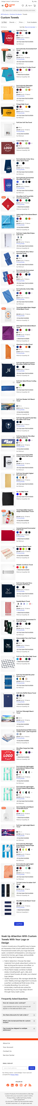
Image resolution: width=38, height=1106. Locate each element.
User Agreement (19, 1099)
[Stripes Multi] (26, 477)
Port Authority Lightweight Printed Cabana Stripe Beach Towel (25, 788)
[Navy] (26, 33)
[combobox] (19, 10)
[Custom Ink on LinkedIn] (12, 1085)
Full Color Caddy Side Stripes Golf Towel (25, 234)
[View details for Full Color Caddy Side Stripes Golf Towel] (8, 240)
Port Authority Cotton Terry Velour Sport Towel (25, 160)
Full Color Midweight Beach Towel (25, 712)
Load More (19, 924)
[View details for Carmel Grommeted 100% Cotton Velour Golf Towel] (8, 462)
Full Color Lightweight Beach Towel (25, 826)
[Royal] (17, 33)
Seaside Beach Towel (23, 601)
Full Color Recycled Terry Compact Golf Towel (24, 584)
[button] (13, 32)
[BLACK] (29, 200)
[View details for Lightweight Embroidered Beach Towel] (8, 222)
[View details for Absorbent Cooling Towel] (8, 352)
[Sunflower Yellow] (26, 849)
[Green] (26, 70)
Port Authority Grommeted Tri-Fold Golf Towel (26, 620)
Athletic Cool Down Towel (24, 565)
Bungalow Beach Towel (23, 546)
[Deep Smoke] (26, 182)
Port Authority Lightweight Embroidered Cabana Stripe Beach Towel (25, 768)
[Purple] (29, 70)
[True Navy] (23, 182)
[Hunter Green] (20, 237)
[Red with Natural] (20, 549)
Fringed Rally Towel (22, 104)
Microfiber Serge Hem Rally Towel (24, 749)
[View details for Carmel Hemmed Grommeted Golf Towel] (8, 535)
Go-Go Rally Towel (22, 491)
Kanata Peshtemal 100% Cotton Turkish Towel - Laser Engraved (26, 730)
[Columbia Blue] (17, 659)
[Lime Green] (26, 143)
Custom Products (10, 1094)
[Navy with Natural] (17, 549)
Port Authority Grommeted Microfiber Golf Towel (25, 178)
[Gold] (26, 107)
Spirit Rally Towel (21, 30)
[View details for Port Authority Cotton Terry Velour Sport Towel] (8, 166)
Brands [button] (12, 22)
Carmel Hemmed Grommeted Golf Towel (25, 529)
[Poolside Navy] (17, 477)
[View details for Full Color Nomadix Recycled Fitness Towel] (8, 682)
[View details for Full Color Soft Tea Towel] (8, 130)
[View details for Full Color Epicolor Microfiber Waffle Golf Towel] (8, 443)
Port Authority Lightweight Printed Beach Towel (25, 864)
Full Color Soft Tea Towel (24, 122)
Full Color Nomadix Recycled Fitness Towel (25, 675)
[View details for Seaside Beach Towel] (8, 609)
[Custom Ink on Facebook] (8, 1085)
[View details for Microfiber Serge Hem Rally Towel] (8, 756)
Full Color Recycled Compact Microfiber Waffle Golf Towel (25, 363)
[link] (10, 5)
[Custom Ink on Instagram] (21, 1085)
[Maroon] (20, 624)
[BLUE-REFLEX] (17, 200)
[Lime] (20, 385)
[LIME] (23, 811)
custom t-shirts (27, 1096)
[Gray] (26, 567)
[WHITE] (23, 200)
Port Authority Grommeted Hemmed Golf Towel (25, 271)
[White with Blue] (23, 604)
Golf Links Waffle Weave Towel (26, 693)
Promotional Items (21, 1094)
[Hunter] (23, 53)
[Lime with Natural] (23, 549)
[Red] (20, 33)
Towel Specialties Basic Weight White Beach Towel (26, 308)
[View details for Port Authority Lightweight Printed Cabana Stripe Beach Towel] (8, 794)
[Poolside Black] (23, 477)
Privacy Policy (11, 1098)
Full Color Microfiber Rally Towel (26, 656)
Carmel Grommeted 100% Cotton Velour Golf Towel (24, 455)
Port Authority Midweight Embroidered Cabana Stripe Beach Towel (25, 845)
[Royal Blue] (17, 143)
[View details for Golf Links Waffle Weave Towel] (8, 700)
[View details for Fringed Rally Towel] (8, 111)
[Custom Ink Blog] (30, 1085)
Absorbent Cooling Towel (24, 344)
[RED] (20, 200)
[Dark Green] (26, 752)
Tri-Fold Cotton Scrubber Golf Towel (26, 883)
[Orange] (29, 219)
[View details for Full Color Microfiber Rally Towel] (8, 664)
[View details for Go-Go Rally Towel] (8, 499)
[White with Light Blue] (26, 604)
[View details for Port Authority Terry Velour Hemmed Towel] (8, 259)
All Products (4, 14)
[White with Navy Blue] (20, 604)
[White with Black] (17, 604)
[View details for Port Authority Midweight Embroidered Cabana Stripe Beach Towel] (8, 851)
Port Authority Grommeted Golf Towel (26, 49)
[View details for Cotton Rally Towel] (8, 148)
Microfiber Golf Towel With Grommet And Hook (24, 197)
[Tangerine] (29, 90)
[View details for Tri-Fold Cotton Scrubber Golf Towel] (8, 890)
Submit (32, 1068)
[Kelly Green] (26, 293)
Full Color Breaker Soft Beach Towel (25, 400)
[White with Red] (29, 604)
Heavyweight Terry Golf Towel (26, 638)
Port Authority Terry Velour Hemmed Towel (25, 252)
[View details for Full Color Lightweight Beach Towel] (8, 832)
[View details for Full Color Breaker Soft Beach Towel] (8, 407)
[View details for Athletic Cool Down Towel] (8, 572)
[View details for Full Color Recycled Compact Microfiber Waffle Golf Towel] (8, 370)
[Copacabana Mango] (20, 477)
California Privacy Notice (23, 1098)
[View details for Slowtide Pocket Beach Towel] (8, 908)
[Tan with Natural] (26, 549)
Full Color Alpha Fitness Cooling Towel (26, 381)
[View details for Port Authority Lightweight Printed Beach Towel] (8, 871)
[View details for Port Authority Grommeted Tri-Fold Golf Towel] (8, 627)
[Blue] (17, 70)
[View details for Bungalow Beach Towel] (8, 554)
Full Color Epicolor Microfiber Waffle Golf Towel (25, 437)
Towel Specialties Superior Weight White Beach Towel (25, 510)
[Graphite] (29, 772)
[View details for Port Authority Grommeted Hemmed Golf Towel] (8, 278)
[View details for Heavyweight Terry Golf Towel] (8, 645)
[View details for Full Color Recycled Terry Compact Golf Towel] (8, 590)
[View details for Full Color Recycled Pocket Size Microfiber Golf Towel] (8, 425)
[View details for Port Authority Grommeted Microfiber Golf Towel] (8, 185)
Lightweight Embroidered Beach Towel (26, 215)
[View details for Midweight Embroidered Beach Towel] (8, 333)
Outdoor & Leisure (15, 14)
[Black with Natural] (29, 549)
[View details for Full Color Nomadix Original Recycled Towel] (8, 481)
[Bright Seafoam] (23, 772)
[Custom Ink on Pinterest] (16, 1085)
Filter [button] (5, 22)
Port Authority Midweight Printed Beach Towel (24, 86)
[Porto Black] (20, 903)
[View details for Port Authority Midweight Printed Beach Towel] (8, 93)
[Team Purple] (29, 440)
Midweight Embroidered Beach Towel (26, 326)
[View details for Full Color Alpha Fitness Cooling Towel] (8, 388)
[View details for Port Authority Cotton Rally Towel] (8, 296)
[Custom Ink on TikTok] (25, 1085)
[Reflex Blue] (17, 347)
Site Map (30, 1094)
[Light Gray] (23, 695)
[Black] (29, 33)
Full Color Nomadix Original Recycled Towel (24, 474)
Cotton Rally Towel (22, 141)
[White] (23, 33)
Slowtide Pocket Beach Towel (25, 901)
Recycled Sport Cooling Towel (25, 67)
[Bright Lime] (26, 90)
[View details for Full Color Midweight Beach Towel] (8, 719)
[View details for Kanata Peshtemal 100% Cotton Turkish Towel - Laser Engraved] (8, 737)
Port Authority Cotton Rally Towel (25, 289)
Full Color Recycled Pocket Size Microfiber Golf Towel (26, 418)
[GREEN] (26, 200)
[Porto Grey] (17, 903)
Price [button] (21, 22)
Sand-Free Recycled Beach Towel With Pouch (25, 807)
